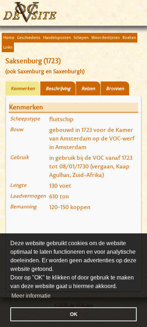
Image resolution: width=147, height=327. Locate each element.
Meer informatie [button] (31, 296)
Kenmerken (23, 88)
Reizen (88, 88)
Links (7, 47)
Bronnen (115, 88)
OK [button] (73, 314)
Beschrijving (58, 88)
